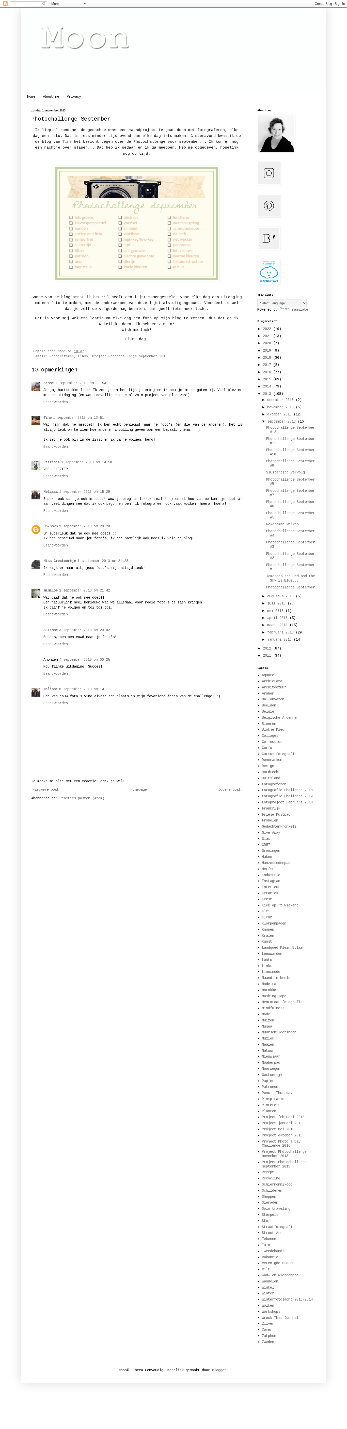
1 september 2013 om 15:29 (84, 492)
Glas (266, 839)
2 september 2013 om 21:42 (84, 590)
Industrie (271, 875)
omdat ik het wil (91, 297)
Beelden (269, 705)
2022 (268, 329)
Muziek (268, 1038)
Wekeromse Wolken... (285, 524)
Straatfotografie (278, 1227)
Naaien (268, 1045)
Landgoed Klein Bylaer (283, 948)
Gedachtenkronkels (279, 827)
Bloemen (269, 724)
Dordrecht (271, 772)
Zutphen (269, 1336)
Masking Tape (274, 996)
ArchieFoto (272, 681)
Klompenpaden (274, 923)
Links (83, 356)
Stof (266, 1221)
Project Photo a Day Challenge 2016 (281, 1143)
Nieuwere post (46, 790)
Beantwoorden (55, 402)
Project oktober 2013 (282, 1135)
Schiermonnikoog (277, 1184)
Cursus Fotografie (279, 754)
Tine (67, 141)
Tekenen (269, 1239)
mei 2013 (276, 611)
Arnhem (268, 693)
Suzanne (50, 630)
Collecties (272, 742)
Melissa (50, 492)
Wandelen (270, 1281)
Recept (268, 1172)
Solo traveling (276, 1209)
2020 (268, 343)
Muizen (268, 1020)
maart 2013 (278, 625)
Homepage (139, 790)
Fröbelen (270, 820)
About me (51, 97)
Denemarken (272, 760)
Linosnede (271, 972)
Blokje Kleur (274, 730)
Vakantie (270, 1257)
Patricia (51, 462)
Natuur (268, 1051)
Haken (267, 857)
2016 (268, 372)
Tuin (266, 1245)
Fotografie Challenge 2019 (287, 796)
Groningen (271, 851)
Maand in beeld (276, 978)
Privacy (74, 97)
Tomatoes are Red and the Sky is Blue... (290, 578)
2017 (268, 365)
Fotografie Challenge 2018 (287, 790)
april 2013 (278, 618)
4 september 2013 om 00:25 (84, 660)
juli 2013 (277, 603)
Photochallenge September (290, 587)
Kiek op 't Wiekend (280, 905)
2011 (268, 656)
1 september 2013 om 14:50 (86, 462)
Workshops (271, 1312)
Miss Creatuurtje (59, 561)
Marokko (269, 990)
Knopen (268, 930)
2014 (268, 386)
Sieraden (270, 1203)
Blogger (219, 1370)
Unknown (50, 526)
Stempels (270, 1215)
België (268, 712)
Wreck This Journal (280, 1318)
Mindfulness (273, 1008)
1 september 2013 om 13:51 (78, 418)
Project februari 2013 (283, 1117)
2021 (268, 336)
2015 (268, 379)
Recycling (271, 1178)
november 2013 (281, 407)
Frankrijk (271, 808)
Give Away (271, 833)
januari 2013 (280, 640)
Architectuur (274, 687)
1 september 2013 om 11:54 (80, 383)
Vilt (266, 1269)
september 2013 (282, 422)
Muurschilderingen (279, 1032)
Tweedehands (273, 1251)
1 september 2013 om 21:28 (102, 561)
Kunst (267, 942)
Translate (299, 310)
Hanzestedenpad (276, 863)
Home (31, 97)
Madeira (269, 984)
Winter (268, 1293)
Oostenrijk (272, 1075)
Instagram (271, 881)
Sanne (48, 383)
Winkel (268, 1288)
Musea (267, 1026)
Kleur (267, 917)
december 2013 (281, 400)
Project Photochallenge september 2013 (129, 356)
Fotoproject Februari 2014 (287, 802)
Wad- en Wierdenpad (280, 1275)
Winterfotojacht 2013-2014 (287, 1299)
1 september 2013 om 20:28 (84, 526)
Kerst (267, 899)
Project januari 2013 (282, 1123)
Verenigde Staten (278, 1263)
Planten (269, 1111)
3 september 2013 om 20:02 (84, 630)
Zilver (268, 1324)
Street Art (272, 1233)
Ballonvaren (273, 699)
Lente (267, 960)
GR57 (266, 845)
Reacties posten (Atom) (82, 798)
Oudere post (229, 790)
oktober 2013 (280, 414)
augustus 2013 (281, 596)
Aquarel (269, 675)
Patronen (270, 1087)
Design (268, 766)
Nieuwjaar (271, 1057)
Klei (266, 911)
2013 (268, 394)
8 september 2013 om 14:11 (84, 689)
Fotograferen (62, 356)
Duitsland (271, 778)
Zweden (268, 1342)
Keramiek (270, 893)
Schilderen (272, 1191)
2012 (268, 648)
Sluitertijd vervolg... (288, 472)
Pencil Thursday (277, 1093)
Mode (266, 1014)
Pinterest (271, 1105)
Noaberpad (271, 1063)
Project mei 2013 (278, 1129)
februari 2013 (281, 632)
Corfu (267, 748)
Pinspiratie (273, 1099)
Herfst (268, 869)
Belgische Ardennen (280, 718)
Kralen (268, 936)
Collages (270, 736)
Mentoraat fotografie (282, 1002)
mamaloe (50, 590)
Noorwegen (271, 1069)
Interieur (271, 887)
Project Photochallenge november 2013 (284, 1154)
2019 (268, 351)
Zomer (267, 1330)
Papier (268, 1081)
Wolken (268, 1306)
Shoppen (269, 1197)
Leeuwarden (272, 954)
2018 (268, 358)
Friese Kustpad (276, 815)
